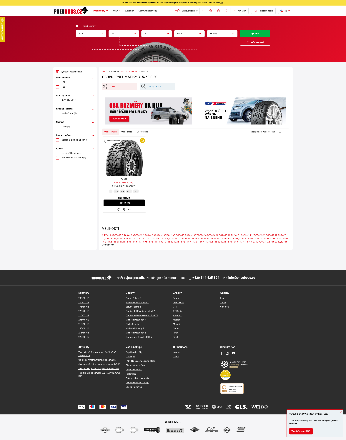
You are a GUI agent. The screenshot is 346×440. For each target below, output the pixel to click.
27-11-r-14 (150, 238)
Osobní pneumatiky (129, 71)
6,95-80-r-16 (159, 235)
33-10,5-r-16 (235, 241)
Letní (222, 298)
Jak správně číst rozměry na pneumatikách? (99, 364)
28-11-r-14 (189, 238)
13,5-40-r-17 (119, 238)
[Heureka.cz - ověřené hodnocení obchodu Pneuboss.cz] (226, 374)
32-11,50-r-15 (200, 241)
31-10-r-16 (261, 238)
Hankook (177, 315)
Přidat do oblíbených (118, 209)
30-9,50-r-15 (250, 238)
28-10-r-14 (179, 238)
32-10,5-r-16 (176, 241)
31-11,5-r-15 (122, 241)
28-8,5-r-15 (169, 238)
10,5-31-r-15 (221, 235)
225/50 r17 (83, 337)
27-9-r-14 (140, 238)
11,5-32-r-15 (233, 235)
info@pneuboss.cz (241, 277)
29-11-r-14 (208, 238)
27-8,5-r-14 (131, 238)
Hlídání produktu (129, 209)
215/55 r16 (83, 332)
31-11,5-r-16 (134, 241)
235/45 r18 (83, 319)
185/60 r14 (83, 328)
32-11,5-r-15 (188, 241)
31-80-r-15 (145, 241)
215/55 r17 (83, 315)
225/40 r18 (83, 311)
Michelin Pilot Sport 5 (136, 332)
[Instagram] (227, 353)
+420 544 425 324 (205, 277)
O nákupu (130, 356)
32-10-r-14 (155, 241)
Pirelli (175, 337)
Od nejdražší (126, 132)
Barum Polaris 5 (133, 298)
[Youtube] (233, 353)
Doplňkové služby (134, 352)
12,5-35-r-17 (268, 235)
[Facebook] (221, 353)
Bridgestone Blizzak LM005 (139, 337)
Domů (104, 71)
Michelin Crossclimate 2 (137, 302)
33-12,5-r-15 (268, 241)
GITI (175, 306)
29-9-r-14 (199, 238)
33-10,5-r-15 (223, 241)
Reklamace (131, 374)
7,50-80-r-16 (201, 235)
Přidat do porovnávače (124, 209)
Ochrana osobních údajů (137, 382)
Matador (177, 319)
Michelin (177, 324)
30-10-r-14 (219, 238)
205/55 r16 (83, 298)
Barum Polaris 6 (133, 306)
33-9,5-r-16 (212, 241)
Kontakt (176, 352)
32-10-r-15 (165, 241)
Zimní (223, 302)
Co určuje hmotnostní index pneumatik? (97, 360)
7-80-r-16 (169, 235)
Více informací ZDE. (301, 431)
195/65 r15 (83, 306)
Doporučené (142, 132)
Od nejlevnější (110, 132)
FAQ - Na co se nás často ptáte (140, 361)
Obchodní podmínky (135, 365)
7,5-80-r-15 (179, 235)
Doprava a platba (134, 369)
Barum (176, 298)
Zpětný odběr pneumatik (137, 378)
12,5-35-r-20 (280, 235)
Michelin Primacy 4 (135, 328)
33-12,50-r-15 (281, 241)
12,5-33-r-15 (245, 235)
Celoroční (224, 306)
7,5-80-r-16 (190, 235)
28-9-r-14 (159, 238)
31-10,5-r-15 (272, 238)
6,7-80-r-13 (137, 235)
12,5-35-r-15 (256, 235)
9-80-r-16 (211, 235)
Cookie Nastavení (134, 387)
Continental (178, 302)
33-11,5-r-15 (246, 241)
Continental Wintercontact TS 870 (142, 315)
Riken (175, 332)
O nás (176, 356)
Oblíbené (203, 11)
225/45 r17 (83, 302)
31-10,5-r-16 (110, 241)
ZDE (221, 3)
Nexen (176, 328)
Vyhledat (255, 33)
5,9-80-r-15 (116, 235)
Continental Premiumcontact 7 (140, 311)
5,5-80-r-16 (127, 235)
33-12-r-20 (258, 241)
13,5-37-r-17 (107, 238)
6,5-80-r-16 (148, 235)
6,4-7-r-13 (106, 235)
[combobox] (91, 33)
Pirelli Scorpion (133, 324)
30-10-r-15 (229, 238)
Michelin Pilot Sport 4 (136, 319)
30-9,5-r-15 (239, 238)
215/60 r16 (83, 324)
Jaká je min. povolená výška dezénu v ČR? (98, 368)
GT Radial (177, 311)
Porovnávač (210, 11)
